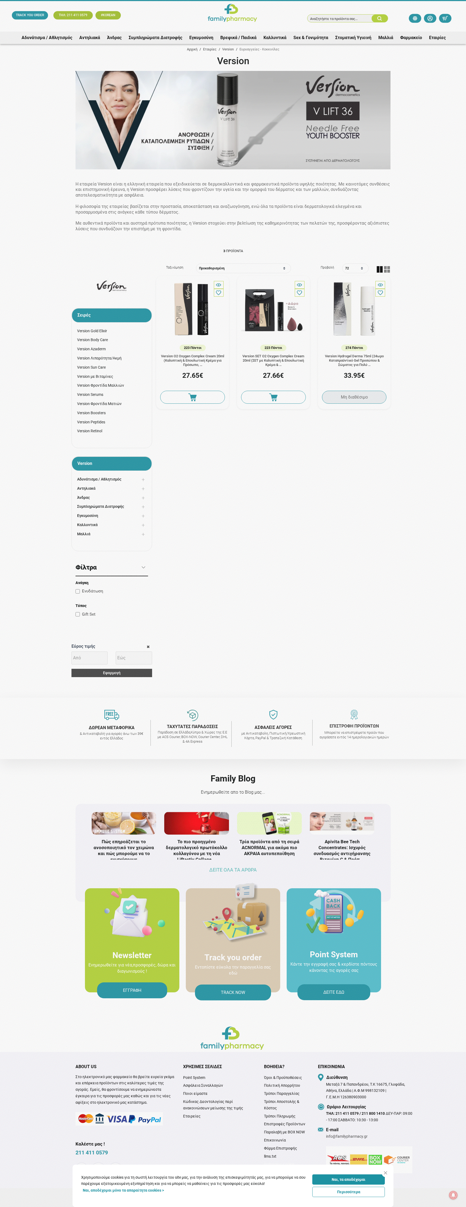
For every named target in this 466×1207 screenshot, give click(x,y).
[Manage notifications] (453, 1195)
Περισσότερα (348, 1192)
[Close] (385, 1173)
